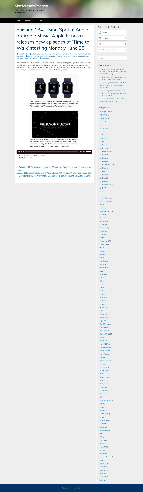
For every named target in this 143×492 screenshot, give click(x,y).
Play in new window (30, 155)
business (103, 204)
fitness (59, 54)
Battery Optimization (106, 198)
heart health (104, 261)
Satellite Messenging (107, 400)
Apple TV (103, 171)
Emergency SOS (105, 241)
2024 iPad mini (105, 115)
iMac (101, 271)
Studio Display (105, 420)
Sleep (102, 407)
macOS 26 (103, 341)
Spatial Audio (85, 56)
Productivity (104, 390)
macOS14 (103, 357)
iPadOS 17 (103, 301)
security (102, 404)
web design (103, 453)
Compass (103, 214)
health (64, 54)
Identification (104, 268)
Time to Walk (28, 58)
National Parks (105, 377)
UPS (101, 433)
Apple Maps (104, 155)
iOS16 (102, 284)
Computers (103, 218)
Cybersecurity (104, 228)
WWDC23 (103, 480)
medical (78, 56)
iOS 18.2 (103, 277)
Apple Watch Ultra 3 (106, 185)
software (102, 410)
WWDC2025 (104, 477)
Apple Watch (104, 178)
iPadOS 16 (103, 297)
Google (102, 254)
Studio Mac (103, 424)
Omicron (102, 380)
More (30, 157)
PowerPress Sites (75, 488)
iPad (67, 54)
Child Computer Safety (107, 211)
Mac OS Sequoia (105, 324)
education (103, 238)
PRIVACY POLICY (43, 20)
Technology (20, 56)
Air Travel (103, 121)
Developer (103, 231)
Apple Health (104, 148)
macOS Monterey (105, 347)
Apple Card (103, 141)
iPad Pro (103, 294)
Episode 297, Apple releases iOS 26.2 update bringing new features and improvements (113, 85)
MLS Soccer (104, 374)
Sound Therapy (105, 414)
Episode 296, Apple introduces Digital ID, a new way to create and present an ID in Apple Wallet (113, 93)
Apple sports (104, 168)
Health (68, 56)
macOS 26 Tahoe (105, 344)
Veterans (103, 437)
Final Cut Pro (104, 244)
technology (20, 58)
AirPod (34, 54)
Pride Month (104, 387)
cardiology (103, 208)
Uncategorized (105, 430)
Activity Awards (105, 118)
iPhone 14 (103, 311)
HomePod (103, 264)
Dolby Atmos (56, 56)
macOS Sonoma (105, 350)
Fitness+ (102, 251)
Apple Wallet (104, 175)
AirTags (102, 131)
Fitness (63, 56)
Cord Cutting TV (105, 221)
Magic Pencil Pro (105, 360)
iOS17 (102, 287)
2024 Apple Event (106, 111)
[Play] (19, 152)
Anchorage (35, 56)
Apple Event (104, 145)
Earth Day (103, 234)
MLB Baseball (104, 370)
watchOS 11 (104, 447)
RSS (26, 157)
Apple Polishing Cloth (107, 165)
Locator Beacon (105, 317)
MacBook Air (78, 54)
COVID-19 (103, 224)
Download (41, 155)
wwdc (102, 460)
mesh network (104, 367)
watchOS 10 (104, 443)
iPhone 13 (103, 307)
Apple (38, 54)
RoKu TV (103, 394)
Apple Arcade (104, 138)
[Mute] (84, 152)
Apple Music (44, 54)
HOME (19, 20)
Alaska (29, 56)
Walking (35, 58)
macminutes (45, 58)
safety (102, 397)
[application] (54, 152)
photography (104, 384)
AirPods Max (104, 128)
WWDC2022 (104, 470)
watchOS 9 (103, 450)
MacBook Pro (87, 54)
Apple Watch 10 (105, 181)
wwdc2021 (103, 467)
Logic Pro (103, 321)
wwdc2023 (103, 473)
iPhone (72, 54)
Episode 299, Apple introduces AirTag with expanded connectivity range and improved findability (113, 71)
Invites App (103, 274)
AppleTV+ (103, 188)
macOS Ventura (105, 354)
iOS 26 (102, 281)
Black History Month (106, 201)
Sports (102, 417)
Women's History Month (108, 457)
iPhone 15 (103, 314)
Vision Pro (103, 440)
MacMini (102, 337)
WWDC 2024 (104, 463)
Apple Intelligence (106, 151)
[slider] (88, 151)
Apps (101, 191)
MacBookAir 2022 (106, 334)
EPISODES (29, 20)
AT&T (102, 194)
